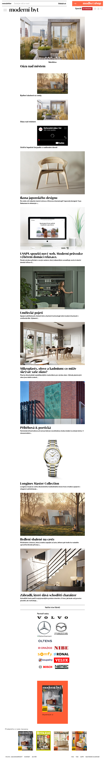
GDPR (82, 757)
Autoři (34, 757)
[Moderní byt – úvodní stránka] (24, 12)
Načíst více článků (52, 607)
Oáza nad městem (28, 122)
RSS (72, 757)
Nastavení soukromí (92, 757)
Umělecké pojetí (31, 312)
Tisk (77, 757)
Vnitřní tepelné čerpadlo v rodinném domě (38, 147)
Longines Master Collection (39, 483)
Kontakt (27, 757)
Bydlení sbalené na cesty (30, 95)
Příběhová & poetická (35, 427)
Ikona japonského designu (38, 198)
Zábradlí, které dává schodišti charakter (48, 595)
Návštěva (52, 62)
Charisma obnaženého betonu (41, 66)
